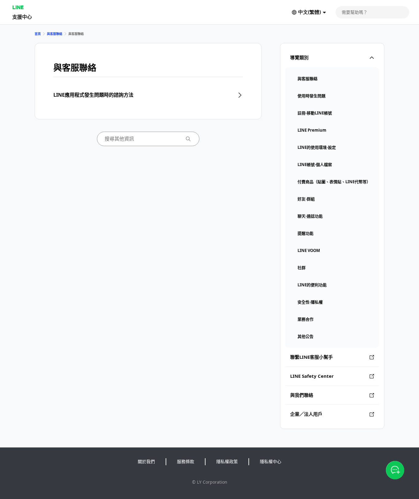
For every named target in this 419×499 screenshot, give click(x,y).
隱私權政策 (227, 461)
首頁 (38, 34)
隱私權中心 (270, 461)
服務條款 (185, 461)
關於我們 (146, 461)
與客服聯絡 (54, 34)
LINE (18, 7)
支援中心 (22, 17)
